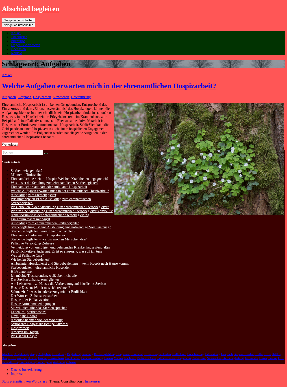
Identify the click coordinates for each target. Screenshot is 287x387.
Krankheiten (72, 358)
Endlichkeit (179, 354)
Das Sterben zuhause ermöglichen (35, 279)
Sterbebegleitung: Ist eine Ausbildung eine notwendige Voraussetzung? (61, 227)
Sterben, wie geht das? (27, 171)
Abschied (7, 354)
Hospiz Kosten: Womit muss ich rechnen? (40, 288)
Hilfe (267, 354)
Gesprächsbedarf (244, 354)
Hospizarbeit (42, 97)
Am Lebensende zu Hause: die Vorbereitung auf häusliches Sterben (58, 283)
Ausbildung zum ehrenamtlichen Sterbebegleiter (45, 223)
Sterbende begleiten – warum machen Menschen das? (49, 239)
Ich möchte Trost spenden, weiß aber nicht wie (44, 275)
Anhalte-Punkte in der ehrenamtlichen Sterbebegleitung (50, 215)
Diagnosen (123, 354)
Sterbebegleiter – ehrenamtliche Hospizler (40, 267)
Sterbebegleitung (233, 358)
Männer (118, 358)
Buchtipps (18, 41)
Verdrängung (28, 362)
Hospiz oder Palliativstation (30, 300)
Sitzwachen (61, 97)
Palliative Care (146, 358)
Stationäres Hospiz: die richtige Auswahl (39, 324)
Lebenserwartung (92, 358)
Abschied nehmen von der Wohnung (37, 320)
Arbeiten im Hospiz (25, 332)
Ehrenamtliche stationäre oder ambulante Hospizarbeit (49, 187)
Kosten (42, 358)
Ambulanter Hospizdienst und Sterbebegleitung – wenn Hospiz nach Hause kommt (69, 263)
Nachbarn (130, 358)
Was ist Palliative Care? (27, 255)
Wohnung (59, 362)
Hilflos (276, 354)
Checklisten (19, 37)
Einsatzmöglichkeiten (157, 354)
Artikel (16, 33)
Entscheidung (195, 354)
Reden (196, 358)
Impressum (18, 374)
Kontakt (16, 53)
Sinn (203, 358)
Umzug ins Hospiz (24, 316)
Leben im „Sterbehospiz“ (28, 312)
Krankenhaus (56, 358)
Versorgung (44, 362)
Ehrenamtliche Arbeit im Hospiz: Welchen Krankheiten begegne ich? (59, 179)
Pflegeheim (183, 358)
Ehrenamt (136, 354)
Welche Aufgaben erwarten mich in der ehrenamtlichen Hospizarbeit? (109, 86)
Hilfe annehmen (22, 271)
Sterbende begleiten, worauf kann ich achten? (43, 231)
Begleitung (74, 354)
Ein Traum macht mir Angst (30, 219)
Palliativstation (166, 358)
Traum (272, 358)
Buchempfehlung (104, 354)
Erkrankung (212, 354)
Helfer (259, 354)
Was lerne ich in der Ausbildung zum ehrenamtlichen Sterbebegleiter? (60, 207)
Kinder (32, 358)
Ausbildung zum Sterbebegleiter (33, 195)
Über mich (18, 49)
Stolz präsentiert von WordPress (25, 381)
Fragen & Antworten (25, 45)
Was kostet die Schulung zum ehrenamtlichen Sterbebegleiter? (54, 183)
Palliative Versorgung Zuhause (32, 243)
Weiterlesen (10, 144)
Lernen (108, 358)
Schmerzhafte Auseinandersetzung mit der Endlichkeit (49, 292)
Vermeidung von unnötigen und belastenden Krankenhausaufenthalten (60, 247)
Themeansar (91, 381)
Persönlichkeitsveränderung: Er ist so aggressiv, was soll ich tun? (56, 251)
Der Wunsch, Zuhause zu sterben (34, 296)
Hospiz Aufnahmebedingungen (33, 304)
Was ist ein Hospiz (24, 336)
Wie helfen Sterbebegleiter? (30, 259)
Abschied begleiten (30, 9)
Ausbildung (59, 354)
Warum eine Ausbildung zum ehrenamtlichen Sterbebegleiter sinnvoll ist (62, 211)
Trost (281, 358)
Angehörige (21, 354)
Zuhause (71, 362)
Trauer (263, 358)
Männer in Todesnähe (26, 175)
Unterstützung (81, 97)
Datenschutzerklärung (26, 370)
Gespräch (24, 97)
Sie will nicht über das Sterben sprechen (39, 308)
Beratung (87, 354)
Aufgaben (9, 97)
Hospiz (6, 358)
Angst (33, 354)
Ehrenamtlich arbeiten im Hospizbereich (39, 235)
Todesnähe (251, 358)
